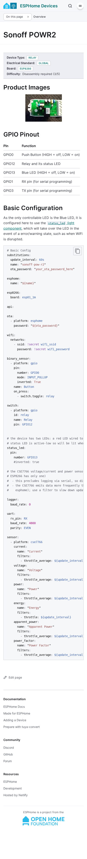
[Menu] (80, 6)
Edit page (15, 677)
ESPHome (10, 781)
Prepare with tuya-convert (21, 727)
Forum (7, 761)
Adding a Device (14, 720)
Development (12, 788)
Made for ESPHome (16, 713)
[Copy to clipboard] (77, 251)
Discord (8, 747)
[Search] (70, 6)
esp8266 (25, 68)
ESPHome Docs (14, 706)
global (44, 63)
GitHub (8, 754)
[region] (43, 452)
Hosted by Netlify (15, 795)
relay (32, 57)
